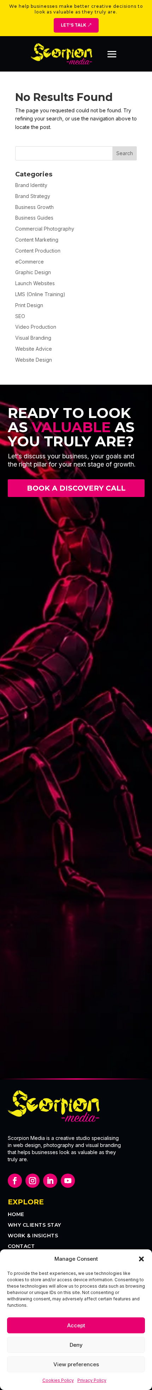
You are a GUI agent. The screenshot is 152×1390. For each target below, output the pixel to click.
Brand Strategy (32, 196)
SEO (20, 316)
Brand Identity (31, 185)
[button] (141, 1258)
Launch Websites (35, 283)
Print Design (29, 305)
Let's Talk (73, 25)
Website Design (33, 360)
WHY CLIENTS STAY (34, 1225)
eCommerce (29, 262)
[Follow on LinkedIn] (50, 1181)
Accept (76, 1325)
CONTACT (21, 1246)
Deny (76, 1344)
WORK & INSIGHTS (33, 1236)
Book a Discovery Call (76, 488)
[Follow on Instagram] (32, 1181)
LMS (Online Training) (40, 294)
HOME (16, 1214)
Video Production (35, 327)
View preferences (76, 1364)
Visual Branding (33, 338)
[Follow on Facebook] (15, 1181)
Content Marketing (36, 240)
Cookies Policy (58, 1380)
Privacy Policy (91, 1380)
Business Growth (34, 207)
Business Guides (34, 218)
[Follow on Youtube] (68, 1181)
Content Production (37, 251)
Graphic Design (33, 272)
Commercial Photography (44, 229)
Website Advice (33, 349)
